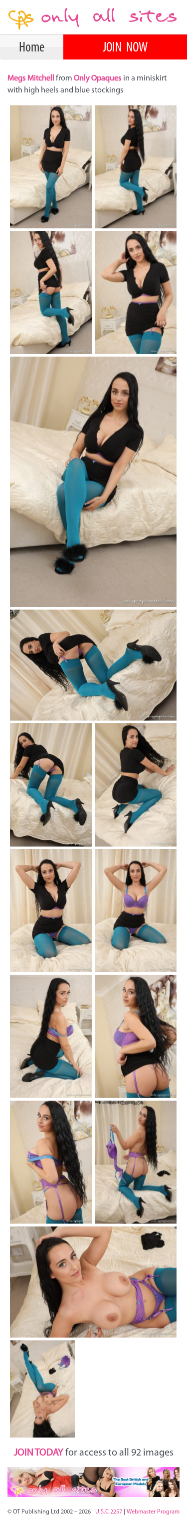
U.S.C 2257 (108, 1512)
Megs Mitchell (31, 78)
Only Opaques (98, 78)
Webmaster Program (153, 1512)
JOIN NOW (125, 48)
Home (31, 48)
